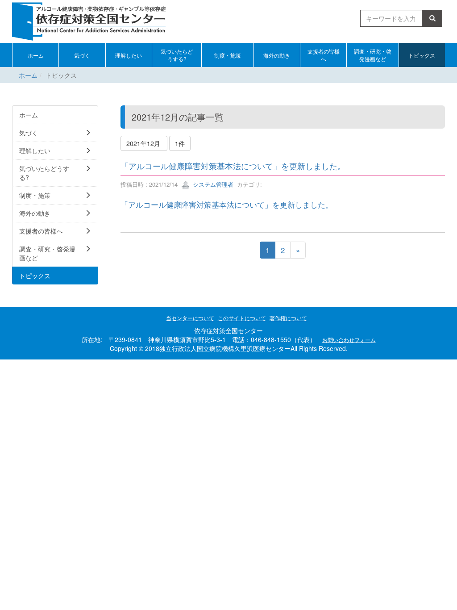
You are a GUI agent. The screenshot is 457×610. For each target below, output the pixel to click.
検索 (434, 18)
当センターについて (190, 318)
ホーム (28, 75)
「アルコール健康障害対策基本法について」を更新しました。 (232, 165)
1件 (180, 143)
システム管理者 (212, 184)
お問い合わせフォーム (349, 339)
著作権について (288, 318)
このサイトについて (242, 318)
